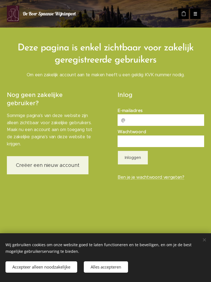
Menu (195, 14)
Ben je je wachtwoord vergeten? (151, 177)
